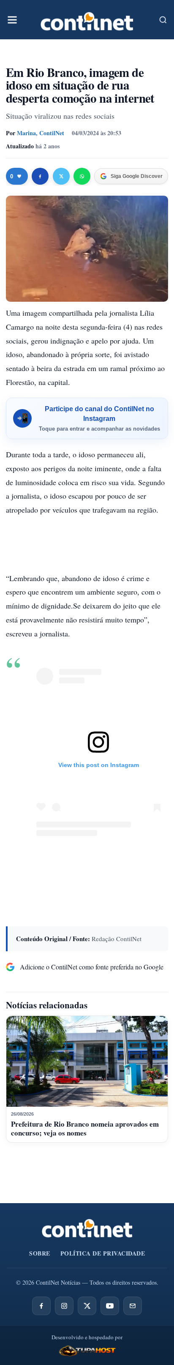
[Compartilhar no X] (61, 176)
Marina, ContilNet (40, 132)
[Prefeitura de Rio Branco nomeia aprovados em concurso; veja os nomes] (87, 1061)
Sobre (39, 1253)
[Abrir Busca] (163, 20)
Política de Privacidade (102, 1253)
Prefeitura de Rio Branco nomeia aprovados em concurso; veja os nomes (85, 1128)
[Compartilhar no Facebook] (40, 176)
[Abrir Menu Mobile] (12, 20)
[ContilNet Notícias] (87, 19)
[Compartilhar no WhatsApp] (81, 176)
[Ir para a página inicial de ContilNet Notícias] (87, 1228)
